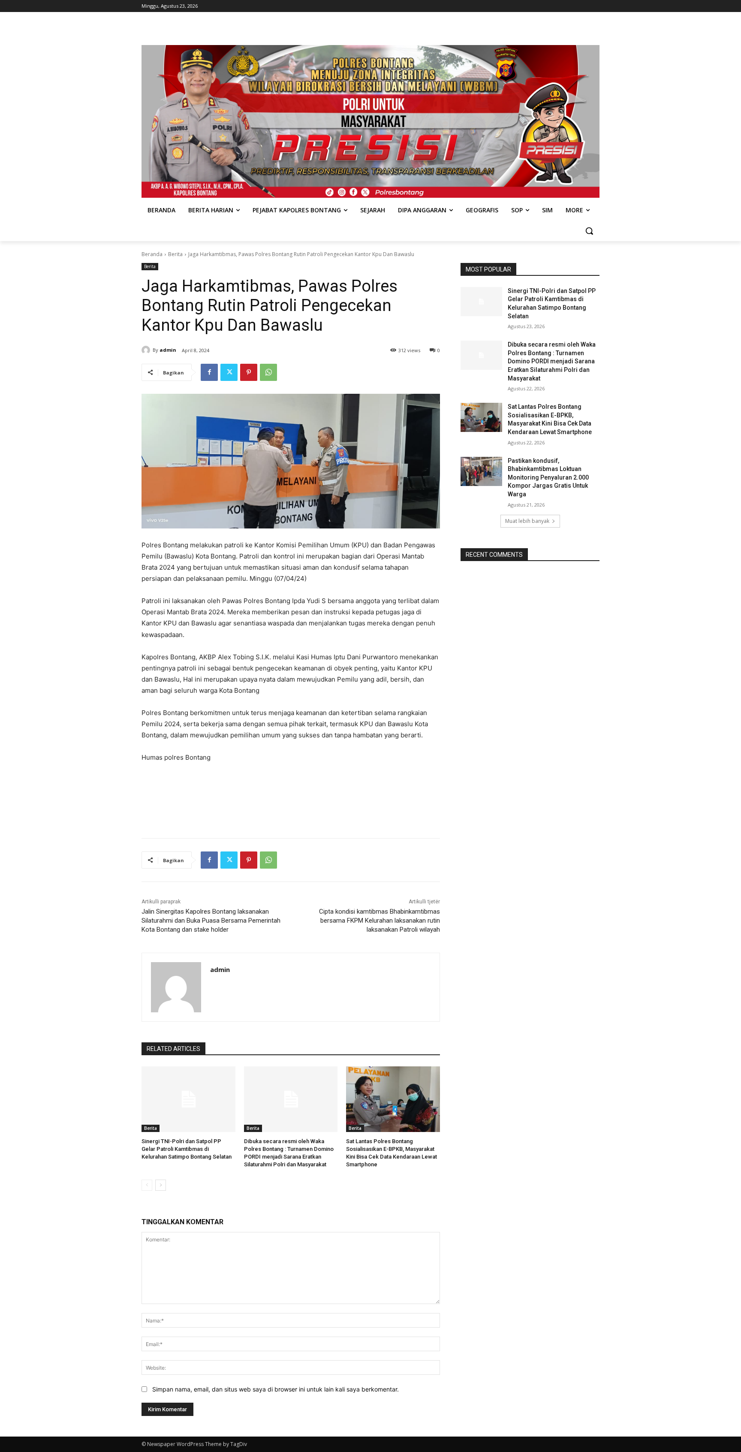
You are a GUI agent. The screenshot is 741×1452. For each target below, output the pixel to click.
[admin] (147, 350)
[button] (589, 230)
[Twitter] (229, 372)
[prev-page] (147, 1185)
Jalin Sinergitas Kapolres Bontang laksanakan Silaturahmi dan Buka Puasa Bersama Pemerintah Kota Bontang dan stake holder (211, 920)
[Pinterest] (248, 372)
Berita (175, 254)
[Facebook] (209, 372)
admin (168, 350)
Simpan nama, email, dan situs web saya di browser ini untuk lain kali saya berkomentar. (275, 1389)
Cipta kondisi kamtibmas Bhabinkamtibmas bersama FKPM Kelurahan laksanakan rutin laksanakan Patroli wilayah (379, 920)
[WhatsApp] (268, 372)
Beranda (152, 254)
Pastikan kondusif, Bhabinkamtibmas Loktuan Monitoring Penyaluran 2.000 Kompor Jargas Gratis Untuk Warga (548, 477)
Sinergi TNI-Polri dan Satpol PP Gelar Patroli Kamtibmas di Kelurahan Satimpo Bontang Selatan (187, 1149)
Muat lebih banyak (527, 521)
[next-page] (160, 1185)
